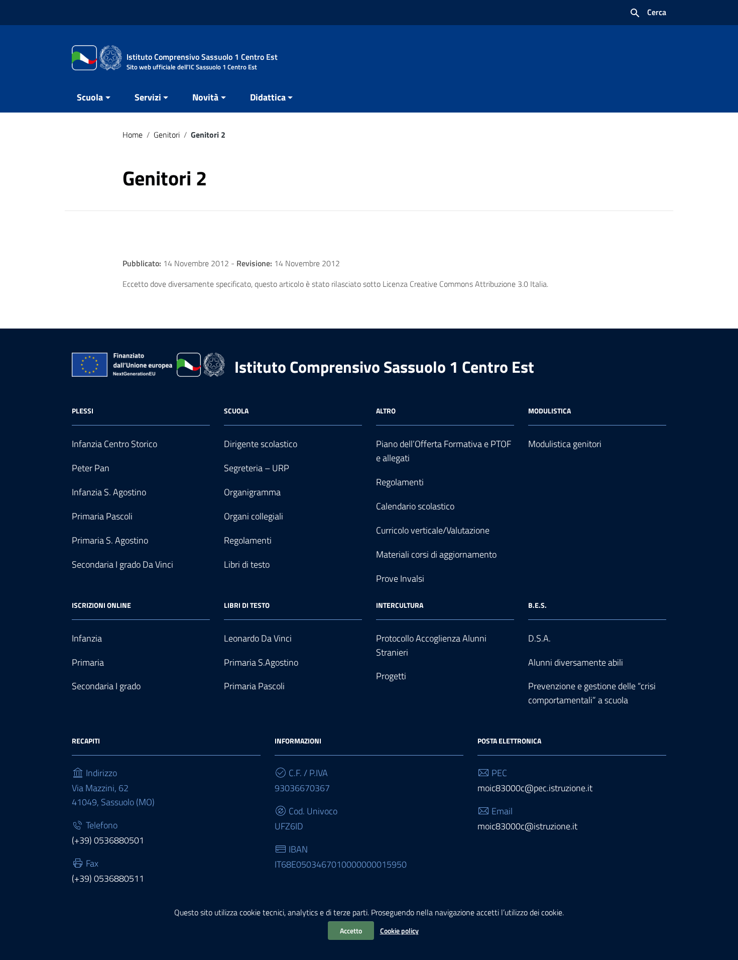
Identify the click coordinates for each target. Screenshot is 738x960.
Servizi (148, 97)
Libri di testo (247, 564)
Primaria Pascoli (102, 516)
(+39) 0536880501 (108, 840)
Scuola (90, 97)
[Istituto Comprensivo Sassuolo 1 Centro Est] (97, 57)
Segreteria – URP (256, 468)
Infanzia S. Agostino (109, 492)
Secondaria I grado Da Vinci (122, 564)
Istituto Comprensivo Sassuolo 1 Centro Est (384, 367)
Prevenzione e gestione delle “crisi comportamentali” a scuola (592, 693)
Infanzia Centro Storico (114, 444)
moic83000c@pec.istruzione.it (534, 788)
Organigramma (252, 492)
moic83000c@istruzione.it (527, 826)
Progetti (391, 676)
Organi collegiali (253, 516)
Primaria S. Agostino (110, 540)
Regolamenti (248, 540)
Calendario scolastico (415, 506)
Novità (205, 97)
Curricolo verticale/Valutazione (432, 530)
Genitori (167, 135)
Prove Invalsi (400, 578)
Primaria (88, 662)
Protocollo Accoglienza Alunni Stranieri (431, 645)
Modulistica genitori (564, 444)
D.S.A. (539, 638)
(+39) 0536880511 (108, 878)
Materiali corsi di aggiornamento (436, 554)
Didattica (268, 97)
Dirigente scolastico (260, 444)
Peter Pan (90, 468)
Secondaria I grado (106, 686)
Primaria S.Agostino (261, 662)
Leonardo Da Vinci (258, 638)
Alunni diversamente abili (575, 662)
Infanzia (87, 638)
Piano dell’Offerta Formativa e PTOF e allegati (443, 451)
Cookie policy (399, 930)
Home (132, 135)
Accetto (351, 930)
